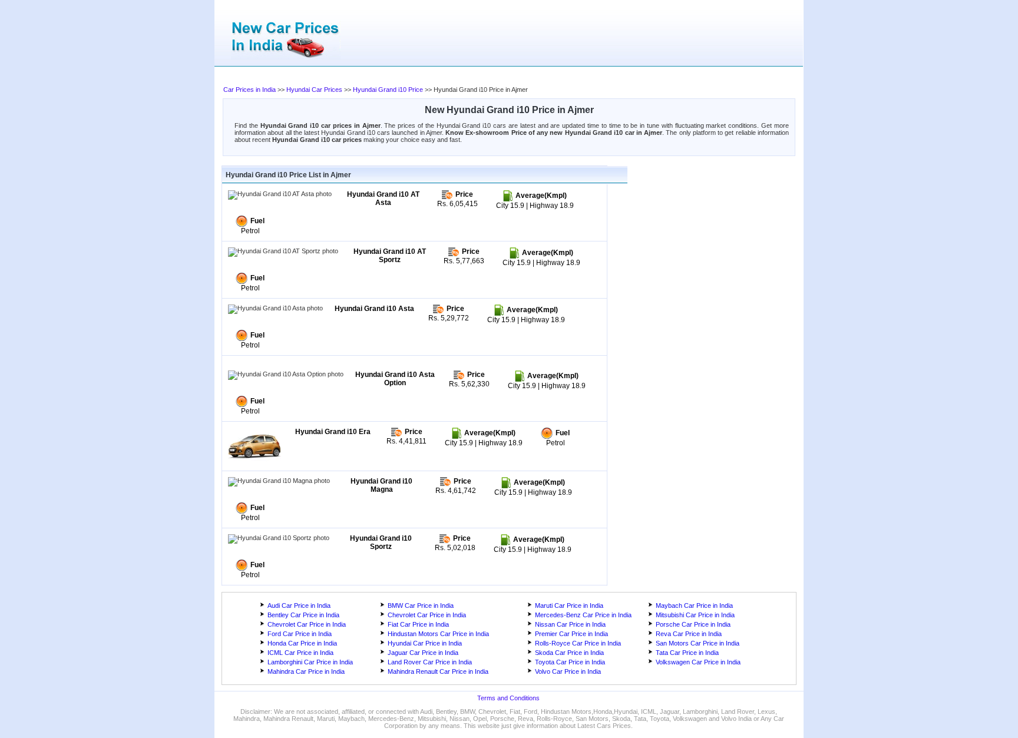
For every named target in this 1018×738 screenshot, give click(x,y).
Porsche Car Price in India (693, 624)
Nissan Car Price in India (570, 624)
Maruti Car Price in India (569, 605)
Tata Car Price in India (687, 652)
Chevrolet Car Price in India (427, 614)
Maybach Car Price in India (694, 605)
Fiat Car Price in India (418, 624)
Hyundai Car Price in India (425, 643)
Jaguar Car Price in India (423, 652)
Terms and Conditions (508, 697)
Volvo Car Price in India (568, 671)
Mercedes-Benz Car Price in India (583, 614)
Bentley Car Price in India (303, 614)
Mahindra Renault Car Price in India (438, 671)
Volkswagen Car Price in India (698, 662)
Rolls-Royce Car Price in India (578, 643)
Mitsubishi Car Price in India (695, 614)
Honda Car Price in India (302, 643)
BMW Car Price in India (421, 605)
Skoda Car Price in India (569, 652)
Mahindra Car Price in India (306, 671)
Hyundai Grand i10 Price (388, 89)
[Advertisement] (458, 76)
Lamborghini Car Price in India (310, 662)
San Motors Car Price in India (697, 643)
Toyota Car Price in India (570, 662)
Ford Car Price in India (299, 633)
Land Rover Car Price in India (430, 662)
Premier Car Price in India (571, 633)
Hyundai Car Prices (314, 89)
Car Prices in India (249, 89)
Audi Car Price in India (298, 605)
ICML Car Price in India (300, 652)
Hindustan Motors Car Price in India (438, 633)
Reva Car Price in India (689, 633)
